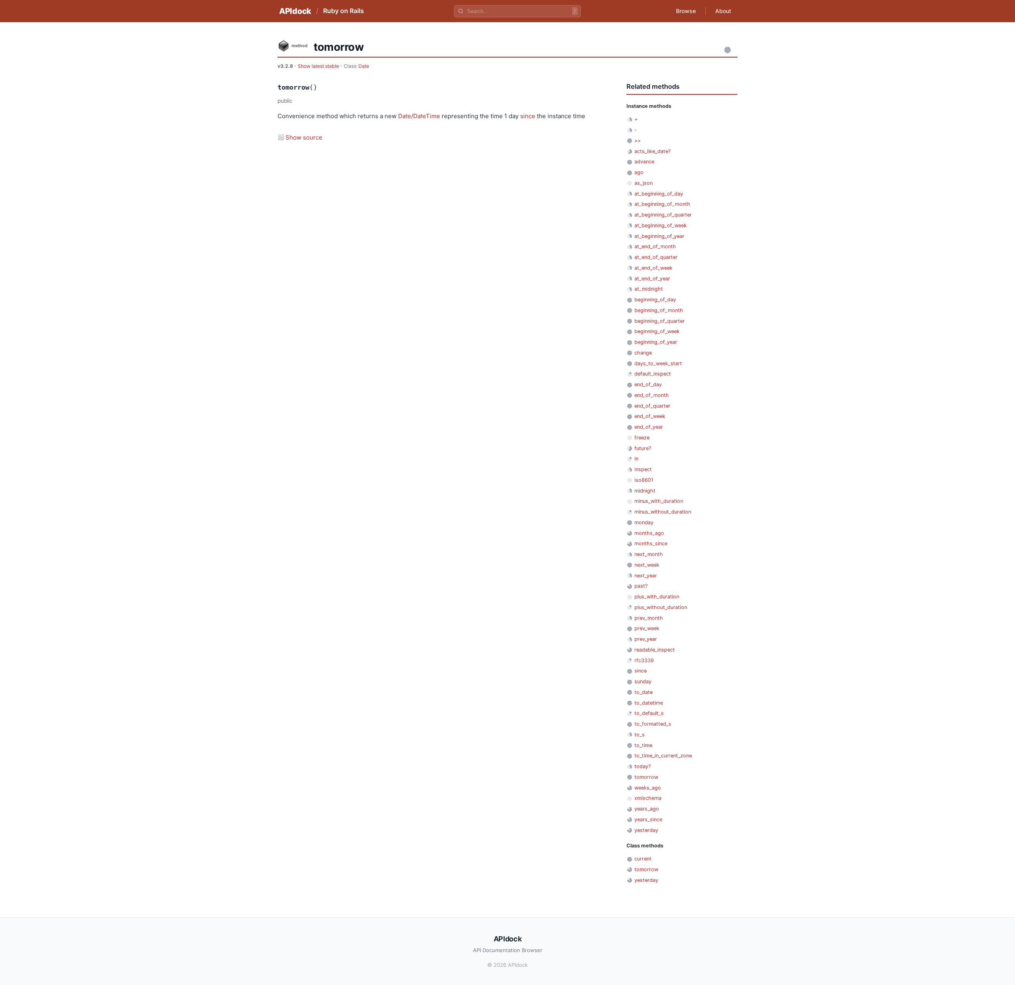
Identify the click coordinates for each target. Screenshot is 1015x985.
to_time (643, 745)
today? (642, 766)
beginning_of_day (655, 300)
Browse (686, 11)
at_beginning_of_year (659, 236)
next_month (648, 554)
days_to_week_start (658, 363)
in (636, 459)
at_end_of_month (655, 246)
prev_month (648, 618)
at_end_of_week (653, 268)
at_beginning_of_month (662, 204)
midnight (644, 491)
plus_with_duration (656, 597)
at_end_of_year (652, 279)
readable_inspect (654, 650)
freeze (641, 438)
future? (642, 448)
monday (643, 522)
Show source (303, 137)
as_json (643, 183)
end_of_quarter (652, 406)
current (642, 859)
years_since (648, 819)
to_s (639, 735)
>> (637, 141)
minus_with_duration (658, 501)
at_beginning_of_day (658, 194)
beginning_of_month (658, 310)
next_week (646, 565)
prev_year (645, 639)
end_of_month (651, 395)
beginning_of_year (655, 342)
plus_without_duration (660, 607)
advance (644, 162)
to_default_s (649, 713)
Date (363, 66)
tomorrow (646, 777)
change (643, 353)
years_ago (646, 809)
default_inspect (652, 374)
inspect (643, 469)
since (527, 116)
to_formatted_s (652, 724)
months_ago (649, 533)
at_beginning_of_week (660, 225)
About (723, 11)
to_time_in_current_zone (663, 756)
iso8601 (643, 480)
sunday (642, 681)
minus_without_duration (662, 512)
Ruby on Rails (343, 11)
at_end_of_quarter (656, 257)
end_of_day (648, 384)
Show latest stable (319, 66)
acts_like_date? (652, 151)
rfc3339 (644, 660)
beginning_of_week (657, 331)
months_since (650, 543)
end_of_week (649, 416)
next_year (645, 576)
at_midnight (648, 289)
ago (638, 172)
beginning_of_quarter (659, 321)
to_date (643, 692)
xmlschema (647, 798)
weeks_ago (647, 788)
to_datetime (648, 703)
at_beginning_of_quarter (663, 215)
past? (640, 586)
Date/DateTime (419, 116)
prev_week (646, 628)
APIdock (295, 11)
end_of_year (648, 427)
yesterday (646, 830)
